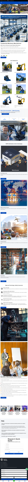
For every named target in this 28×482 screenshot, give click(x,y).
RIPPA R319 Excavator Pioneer (19, 105)
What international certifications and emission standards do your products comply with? (13, 431)
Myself (20, 477)
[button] (1, 131)
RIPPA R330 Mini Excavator (4, 72)
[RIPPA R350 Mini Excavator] (21, 67)
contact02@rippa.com (4, 463)
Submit (14, 453)
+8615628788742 (4, 462)
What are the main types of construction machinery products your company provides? (13, 424)
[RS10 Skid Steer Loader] (7, 78)
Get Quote (3, 57)
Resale (7, 477)
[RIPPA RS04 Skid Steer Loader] (21, 89)
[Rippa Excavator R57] (7, 100)
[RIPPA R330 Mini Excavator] (7, 67)
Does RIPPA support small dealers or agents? (8, 436)
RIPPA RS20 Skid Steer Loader (5, 94)
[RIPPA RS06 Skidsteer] (21, 78)
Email (11, 0)
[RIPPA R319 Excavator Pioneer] (21, 100)
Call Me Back (14, 481)
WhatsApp (4, 0)
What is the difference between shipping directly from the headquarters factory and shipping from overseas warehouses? (13, 434)
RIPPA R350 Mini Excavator (18, 72)
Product (8, 481)
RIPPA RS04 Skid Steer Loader (19, 94)
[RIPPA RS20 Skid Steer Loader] (7, 89)
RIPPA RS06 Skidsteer (18, 83)
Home (3, 481)
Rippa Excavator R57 (3, 105)
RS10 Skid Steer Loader (4, 83)
